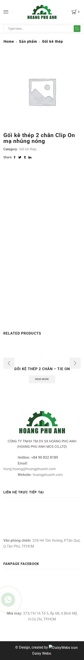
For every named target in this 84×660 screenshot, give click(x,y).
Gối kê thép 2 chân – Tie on (42, 369)
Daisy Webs (41, 653)
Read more (42, 379)
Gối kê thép (52, 41)
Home (9, 41)
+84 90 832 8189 (44, 457)
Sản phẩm (28, 41)
